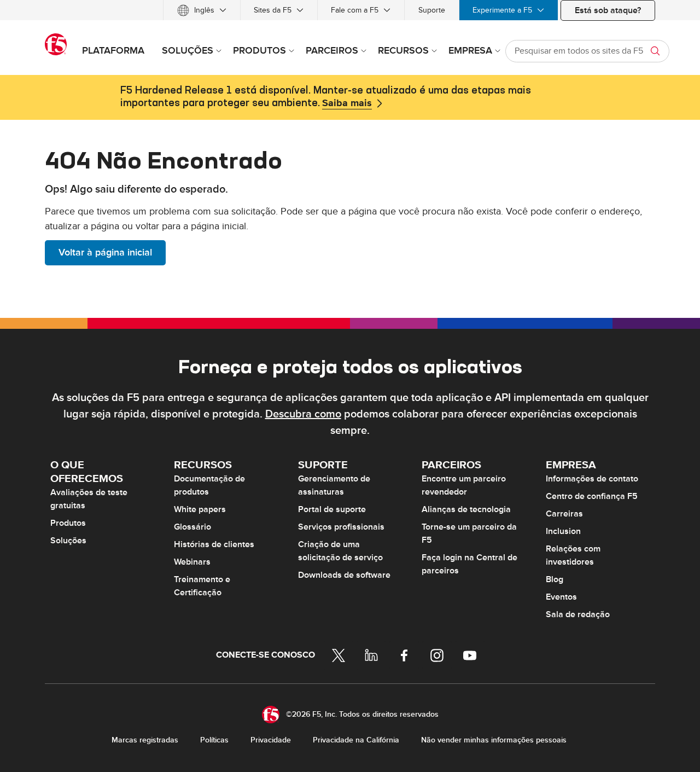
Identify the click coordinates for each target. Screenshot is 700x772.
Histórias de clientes (214, 544)
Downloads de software (344, 575)
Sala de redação (578, 614)
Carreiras (564, 513)
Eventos (561, 596)
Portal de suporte (332, 509)
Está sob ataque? (608, 10)
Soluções (68, 540)
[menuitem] (202, 10)
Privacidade (270, 740)
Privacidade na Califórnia (356, 740)
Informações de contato (592, 478)
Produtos (68, 523)
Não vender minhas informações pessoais (494, 740)
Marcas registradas (145, 740)
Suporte (431, 10)
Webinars (192, 561)
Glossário (192, 526)
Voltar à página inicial (105, 252)
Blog (554, 579)
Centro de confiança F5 (592, 496)
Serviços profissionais (341, 526)
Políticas (214, 740)
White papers (200, 509)
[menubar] (350, 10)
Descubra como (303, 414)
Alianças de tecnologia (466, 509)
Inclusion (563, 531)
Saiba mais (347, 103)
